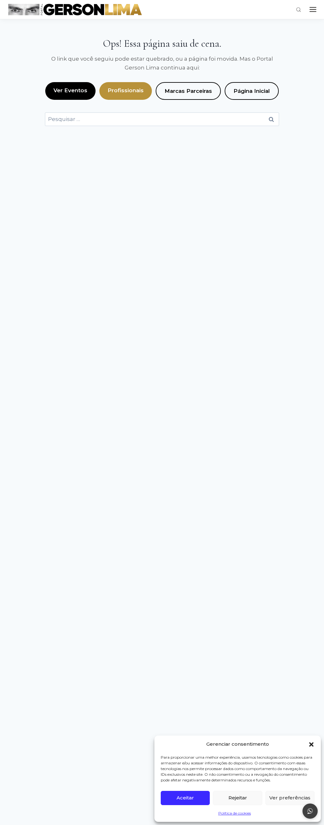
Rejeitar (237, 798)
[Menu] (313, 9)
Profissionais (126, 90)
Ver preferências (289, 798)
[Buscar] (298, 9)
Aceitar (185, 798)
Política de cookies (234, 813)
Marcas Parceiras (188, 91)
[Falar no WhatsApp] (310, 811)
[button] (311, 744)
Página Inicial (252, 91)
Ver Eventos (70, 90)
